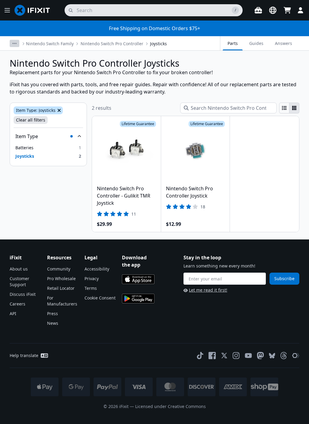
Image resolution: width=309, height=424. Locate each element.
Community (58, 269)
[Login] (300, 10)
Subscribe (284, 278)
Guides (256, 43)
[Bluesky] (272, 356)
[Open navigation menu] (7, 10)
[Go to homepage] (34, 10)
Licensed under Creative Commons (170, 406)
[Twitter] (224, 355)
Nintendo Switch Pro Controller (112, 43)
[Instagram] (236, 355)
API (13, 313)
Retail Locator (61, 288)
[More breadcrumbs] (14, 43)
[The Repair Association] (295, 355)
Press (52, 313)
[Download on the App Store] (138, 279)
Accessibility (96, 269)
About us (19, 269)
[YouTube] (248, 355)
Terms (90, 288)
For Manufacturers (62, 301)
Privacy (91, 278)
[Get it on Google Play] (138, 298)
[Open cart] (287, 10)
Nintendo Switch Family (50, 43)
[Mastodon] (260, 355)
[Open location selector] (273, 10)
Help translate (24, 355)
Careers (17, 304)
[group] (289, 108)
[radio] (284, 108)
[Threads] (283, 355)
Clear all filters (30, 120)
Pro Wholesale (61, 278)
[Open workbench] (258, 10)
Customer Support (19, 281)
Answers (283, 43)
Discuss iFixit (23, 294)
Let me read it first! (208, 290)
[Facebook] (212, 355)
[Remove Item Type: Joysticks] (58, 110)
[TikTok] (200, 355)
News (52, 323)
